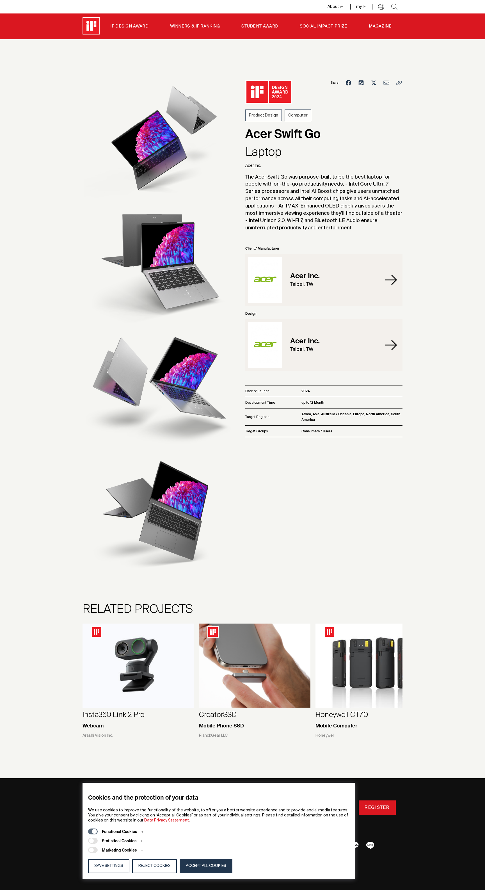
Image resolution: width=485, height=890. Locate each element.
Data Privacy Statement (166, 820)
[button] (381, 6)
